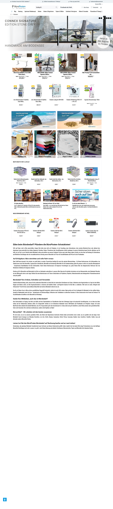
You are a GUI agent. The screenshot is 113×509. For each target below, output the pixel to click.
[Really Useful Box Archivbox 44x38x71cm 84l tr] (56, 171)
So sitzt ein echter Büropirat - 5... (79, 203)
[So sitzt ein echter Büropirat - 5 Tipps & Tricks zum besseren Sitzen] (85, 195)
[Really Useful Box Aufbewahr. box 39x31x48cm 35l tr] (21, 171)
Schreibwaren (60, 328)
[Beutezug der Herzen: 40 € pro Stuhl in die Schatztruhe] (56, 195)
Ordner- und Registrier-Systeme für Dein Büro (64, 285)
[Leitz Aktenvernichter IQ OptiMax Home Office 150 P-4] (21, 91)
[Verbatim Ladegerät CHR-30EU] (38, 91)
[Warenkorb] (101, 7)
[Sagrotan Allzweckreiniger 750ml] (74, 91)
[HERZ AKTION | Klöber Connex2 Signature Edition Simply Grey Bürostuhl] (45, 62)
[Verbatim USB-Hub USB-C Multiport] (21, 223)
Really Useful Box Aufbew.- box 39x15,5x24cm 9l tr (39, 180)
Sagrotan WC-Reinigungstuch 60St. (91, 100)
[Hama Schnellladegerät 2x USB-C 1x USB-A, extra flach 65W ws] (92, 223)
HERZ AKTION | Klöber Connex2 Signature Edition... (45, 73)
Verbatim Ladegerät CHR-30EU (39, 100)
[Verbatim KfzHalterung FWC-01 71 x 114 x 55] (56, 91)
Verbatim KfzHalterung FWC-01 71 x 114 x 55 (56, 100)
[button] (5, 499)
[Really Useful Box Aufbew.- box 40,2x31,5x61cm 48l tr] (92, 171)
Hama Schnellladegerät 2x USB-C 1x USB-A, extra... (91, 231)
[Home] (11, 11)
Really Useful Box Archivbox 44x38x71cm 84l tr (56, 180)
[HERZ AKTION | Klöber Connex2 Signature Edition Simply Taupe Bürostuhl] (68, 62)
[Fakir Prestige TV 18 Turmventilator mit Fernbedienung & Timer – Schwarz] (91, 62)
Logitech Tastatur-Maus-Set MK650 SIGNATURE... (74, 231)
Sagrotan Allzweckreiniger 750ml (74, 100)
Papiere (73, 328)
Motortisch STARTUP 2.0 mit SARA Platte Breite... (22, 73)
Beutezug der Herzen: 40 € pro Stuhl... (51, 203)
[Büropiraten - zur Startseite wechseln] (18, 7)
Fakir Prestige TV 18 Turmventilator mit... (91, 73)
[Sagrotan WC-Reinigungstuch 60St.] (92, 91)
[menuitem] (98, 4)
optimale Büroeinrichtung (69, 261)
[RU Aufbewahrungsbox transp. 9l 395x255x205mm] (74, 171)
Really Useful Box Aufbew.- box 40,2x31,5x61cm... (92, 180)
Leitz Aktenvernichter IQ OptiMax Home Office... (21, 100)
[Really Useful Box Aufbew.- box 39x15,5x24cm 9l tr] (39, 171)
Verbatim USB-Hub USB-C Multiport (21, 231)
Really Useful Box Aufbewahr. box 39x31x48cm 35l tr (21, 180)
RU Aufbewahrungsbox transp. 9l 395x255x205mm (74, 180)
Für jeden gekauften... (19, 203)
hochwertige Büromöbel (56, 263)
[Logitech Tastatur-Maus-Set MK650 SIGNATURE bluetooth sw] (74, 223)
